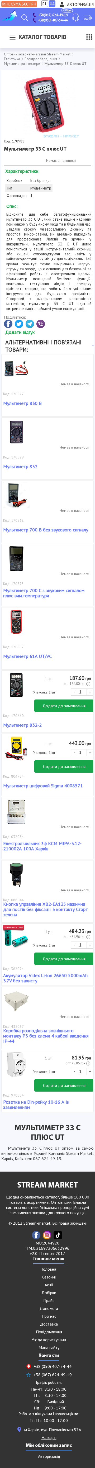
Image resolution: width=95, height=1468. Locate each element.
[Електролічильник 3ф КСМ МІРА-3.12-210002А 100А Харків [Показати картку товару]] (16, 814)
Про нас (49, 1316)
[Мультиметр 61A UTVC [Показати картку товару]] (16, 624)
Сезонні (49, 1277)
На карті (48, 1437)
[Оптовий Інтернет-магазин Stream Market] (9, 19)
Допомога (49, 1308)
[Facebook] (36, 1235)
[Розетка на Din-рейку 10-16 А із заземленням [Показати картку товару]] (16, 1067)
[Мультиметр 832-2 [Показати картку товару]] (16, 687)
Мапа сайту (49, 1347)
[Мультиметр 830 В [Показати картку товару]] (16, 371)
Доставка (49, 1324)
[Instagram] (47, 1235)
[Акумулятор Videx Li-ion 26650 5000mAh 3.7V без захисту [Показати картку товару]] (16, 940)
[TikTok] (58, 1235)
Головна (49, 1269)
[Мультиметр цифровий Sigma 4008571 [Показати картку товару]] (16, 751)
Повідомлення (49, 1331)
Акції (49, 1284)
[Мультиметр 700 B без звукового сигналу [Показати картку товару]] (16, 498)
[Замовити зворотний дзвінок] (76, 17)
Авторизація (80, 4)
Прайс (48, 1300)
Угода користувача (49, 1339)
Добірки (48, 1292)
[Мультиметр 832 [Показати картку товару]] (16, 434)
